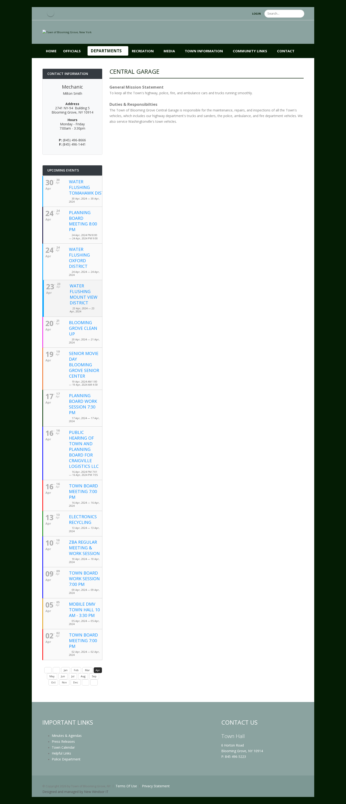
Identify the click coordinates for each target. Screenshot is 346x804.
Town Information (204, 51)
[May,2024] (85, 682)
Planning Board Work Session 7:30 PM (83, 404)
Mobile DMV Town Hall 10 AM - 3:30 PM (84, 609)
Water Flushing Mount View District (83, 294)
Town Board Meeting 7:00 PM (83, 491)
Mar (87, 670)
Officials (72, 51)
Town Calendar (63, 747)
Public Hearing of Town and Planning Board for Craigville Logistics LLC (84, 449)
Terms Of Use (126, 786)
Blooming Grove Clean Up (83, 328)
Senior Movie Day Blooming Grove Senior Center (84, 365)
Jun (63, 676)
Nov (64, 682)
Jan (66, 670)
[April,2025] (94, 682)
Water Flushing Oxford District (79, 257)
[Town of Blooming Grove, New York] (67, 32)
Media (169, 51)
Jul (72, 676)
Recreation (143, 51)
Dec (75, 682)
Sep (94, 676)
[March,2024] (56, 670)
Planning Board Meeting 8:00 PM (83, 221)
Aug (83, 676)
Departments (106, 50)
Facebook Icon (50, 12)
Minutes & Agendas (67, 735)
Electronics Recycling (83, 519)
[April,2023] (48, 670)
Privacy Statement (156, 786)
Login (256, 13)
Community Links (250, 51)
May (52, 676)
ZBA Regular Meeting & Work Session (84, 547)
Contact (285, 51)
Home (51, 51)
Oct (53, 682)
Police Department (66, 759)
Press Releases (63, 741)
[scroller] (338, 798)
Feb (76, 670)
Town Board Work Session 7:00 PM (84, 578)
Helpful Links (61, 753)
